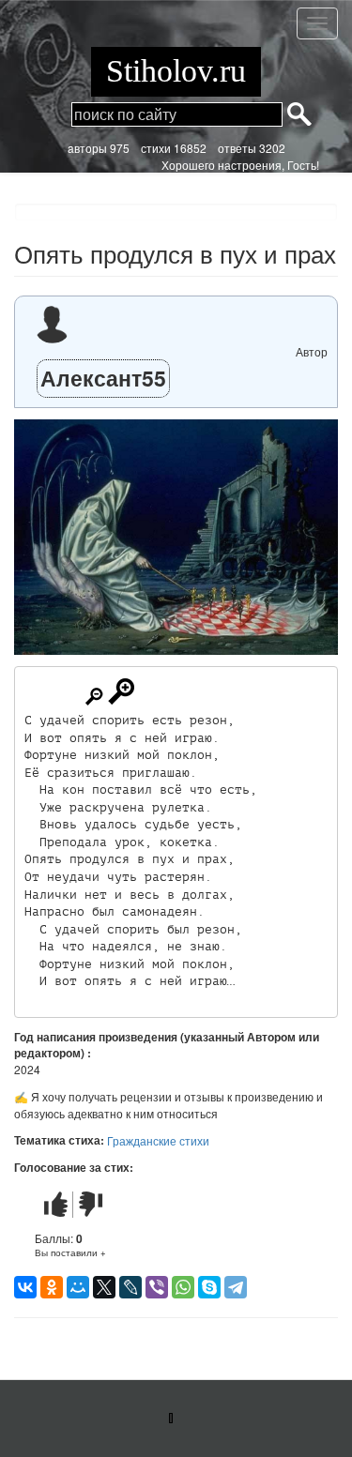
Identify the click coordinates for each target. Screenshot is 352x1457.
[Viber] (156, 1287)
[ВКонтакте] (25, 1287)
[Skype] (209, 1287)
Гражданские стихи (158, 1140)
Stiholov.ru (176, 70)
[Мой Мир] (78, 1287)
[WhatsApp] (183, 1287)
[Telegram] (235, 1287)
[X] (104, 1287)
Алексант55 (103, 377)
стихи (156, 148)
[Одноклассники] (51, 1287)
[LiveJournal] (130, 1287)
